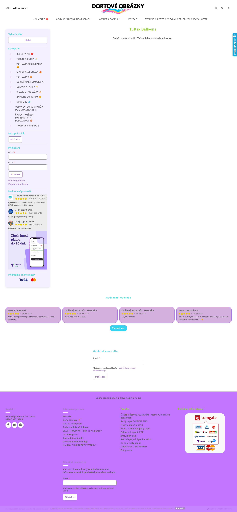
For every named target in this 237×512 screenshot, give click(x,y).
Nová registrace (16, 180)
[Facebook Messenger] (21, 425)
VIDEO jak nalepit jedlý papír (135, 428)
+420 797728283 (14, 419)
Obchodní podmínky (73, 438)
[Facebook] (8, 425)
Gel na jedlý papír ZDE (132, 432)
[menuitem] (38, 19)
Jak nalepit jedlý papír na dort (136, 439)
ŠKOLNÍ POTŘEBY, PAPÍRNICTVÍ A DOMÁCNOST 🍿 (24, 117)
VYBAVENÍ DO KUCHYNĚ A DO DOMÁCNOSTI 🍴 (29, 108)
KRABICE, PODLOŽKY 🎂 (29, 91)
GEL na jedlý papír (72, 423)
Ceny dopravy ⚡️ (71, 420)
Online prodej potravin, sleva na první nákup (118, 398)
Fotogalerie (126, 450)
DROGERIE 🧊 (24, 101)
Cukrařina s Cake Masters (134, 446)
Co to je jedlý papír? (131, 443)
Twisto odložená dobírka (75, 427)
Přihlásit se (15, 174)
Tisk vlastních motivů (132, 425)
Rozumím (180, 508)
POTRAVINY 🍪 (24, 77)
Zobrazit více (118, 328)
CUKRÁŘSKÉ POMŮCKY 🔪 (31, 82)
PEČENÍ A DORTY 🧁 (27, 59)
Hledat (28, 40)
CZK (7, 8)
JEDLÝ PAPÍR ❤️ (25, 54)
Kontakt (67, 416)
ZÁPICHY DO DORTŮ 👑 (29, 96)
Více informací (168, 508)
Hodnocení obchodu (118, 297)
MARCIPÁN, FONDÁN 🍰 (29, 72)
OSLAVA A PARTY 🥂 (27, 87)
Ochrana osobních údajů (75, 441)
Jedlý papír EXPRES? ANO (134, 421)
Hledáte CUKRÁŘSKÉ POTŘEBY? (79, 445)
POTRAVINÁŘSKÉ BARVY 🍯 (29, 65)
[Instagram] (14, 425)
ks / (15, 139)
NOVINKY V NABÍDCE (28, 125)
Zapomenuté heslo (18, 184)
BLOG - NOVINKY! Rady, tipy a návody (82, 430)
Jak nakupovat (70, 434)
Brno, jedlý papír (129, 435)
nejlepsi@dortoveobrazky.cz (20, 416)
